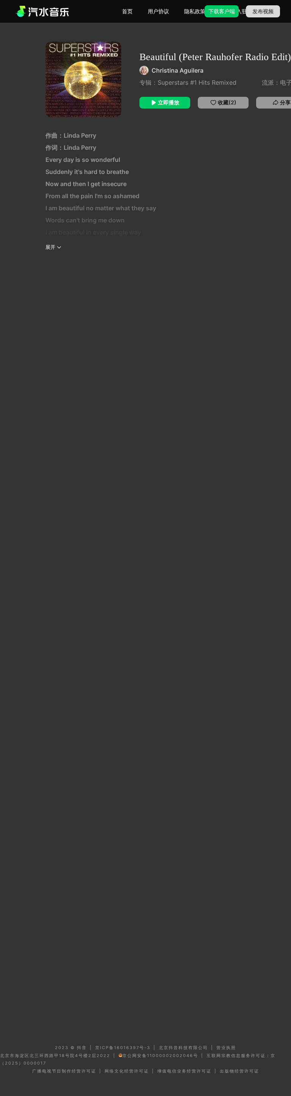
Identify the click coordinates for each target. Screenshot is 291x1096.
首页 (127, 11)
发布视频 (263, 11)
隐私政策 (194, 11)
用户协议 (158, 11)
